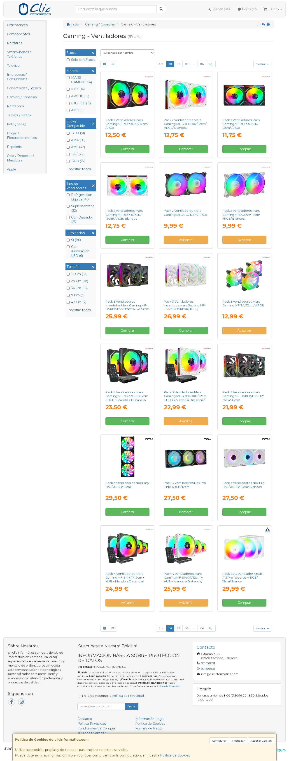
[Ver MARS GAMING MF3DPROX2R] (244, 94)
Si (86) (76, 240)
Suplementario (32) (82, 208)
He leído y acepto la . (113, 695)
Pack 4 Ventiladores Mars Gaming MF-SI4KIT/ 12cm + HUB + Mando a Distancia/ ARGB (124, 579)
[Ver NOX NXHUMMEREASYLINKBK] (128, 457)
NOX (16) (78, 89)
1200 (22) (78, 161)
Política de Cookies (175, 755)
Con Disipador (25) (82, 219)
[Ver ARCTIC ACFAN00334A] (244, 547)
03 (187, 64)
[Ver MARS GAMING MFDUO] (186, 184)
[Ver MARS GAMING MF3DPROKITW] (186, 366)
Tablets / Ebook (19, 115)
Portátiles (14, 43)
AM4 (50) (78, 140)
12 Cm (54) (79, 274)
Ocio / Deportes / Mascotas (20, 158)
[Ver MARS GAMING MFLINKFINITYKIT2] (244, 366)
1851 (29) (77, 154)
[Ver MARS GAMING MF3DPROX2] (128, 94)
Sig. (210, 64)
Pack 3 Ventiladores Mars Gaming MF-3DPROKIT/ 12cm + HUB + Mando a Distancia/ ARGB (126, 398)
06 (202, 64)
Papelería (14, 147)
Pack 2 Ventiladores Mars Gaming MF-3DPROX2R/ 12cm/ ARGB (241, 124)
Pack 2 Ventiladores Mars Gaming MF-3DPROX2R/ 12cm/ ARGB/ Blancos (124, 214)
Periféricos (15, 106)
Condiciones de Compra (96, 728)
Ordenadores (17, 25)
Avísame (186, 240)
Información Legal (149, 719)
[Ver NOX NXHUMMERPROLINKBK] (186, 457)
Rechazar (238, 740)
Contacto (249, 9)
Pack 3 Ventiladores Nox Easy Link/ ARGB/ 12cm (127, 484)
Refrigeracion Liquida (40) (81, 197)
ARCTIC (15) (80, 96)
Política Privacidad (91, 724)
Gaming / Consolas (22, 97)
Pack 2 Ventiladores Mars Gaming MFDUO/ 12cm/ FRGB (185, 212)
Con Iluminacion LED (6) (80, 251)
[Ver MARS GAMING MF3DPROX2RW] (128, 184)
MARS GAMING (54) (81, 80)
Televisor (14, 66)
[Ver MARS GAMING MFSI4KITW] (186, 547)
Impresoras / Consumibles (17, 77)
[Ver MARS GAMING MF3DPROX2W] (186, 94)
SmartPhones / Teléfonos (19, 54)
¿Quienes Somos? (91, 733)
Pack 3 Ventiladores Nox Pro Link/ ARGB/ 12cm (185, 484)
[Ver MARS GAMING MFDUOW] (244, 184)
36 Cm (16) (79, 288)
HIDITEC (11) (81, 103)
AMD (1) (77, 110)
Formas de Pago (148, 728)
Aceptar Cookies (261, 740)
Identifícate (221, 9)
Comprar (127, 149)
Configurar (219, 740)
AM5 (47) (78, 147)
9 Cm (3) (77, 295)
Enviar (131, 706)
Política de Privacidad (168, 686)
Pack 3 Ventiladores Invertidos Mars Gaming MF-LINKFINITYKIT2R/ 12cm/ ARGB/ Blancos (185, 307)
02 (178, 64)
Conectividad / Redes (24, 88)
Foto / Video (16, 124)
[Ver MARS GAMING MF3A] (244, 275)
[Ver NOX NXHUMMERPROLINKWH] (244, 457)
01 (170, 64)
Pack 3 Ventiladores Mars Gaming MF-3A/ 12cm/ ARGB (243, 303)
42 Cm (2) (78, 302)
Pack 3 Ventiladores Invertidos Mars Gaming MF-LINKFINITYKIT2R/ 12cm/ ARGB (127, 305)
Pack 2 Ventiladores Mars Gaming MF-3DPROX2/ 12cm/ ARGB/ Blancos (185, 124)
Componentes (18, 34)
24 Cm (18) (79, 281)
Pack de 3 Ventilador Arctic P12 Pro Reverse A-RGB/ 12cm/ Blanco (242, 577)
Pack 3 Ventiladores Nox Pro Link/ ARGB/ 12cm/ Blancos (243, 484)
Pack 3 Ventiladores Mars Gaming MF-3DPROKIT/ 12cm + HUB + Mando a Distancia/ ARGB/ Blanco (185, 398)
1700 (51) (78, 133)
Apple (11, 169)
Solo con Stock (83, 60)
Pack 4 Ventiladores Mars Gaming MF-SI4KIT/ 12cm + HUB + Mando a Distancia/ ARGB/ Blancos (183, 579)
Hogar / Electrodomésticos (22, 135)
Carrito (274, 9)
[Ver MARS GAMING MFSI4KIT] (128, 547)
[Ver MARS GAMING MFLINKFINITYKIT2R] (128, 275)
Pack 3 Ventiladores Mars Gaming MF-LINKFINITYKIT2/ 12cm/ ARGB (243, 396)
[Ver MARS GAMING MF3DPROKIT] (128, 366)
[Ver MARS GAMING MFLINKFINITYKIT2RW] (186, 275)
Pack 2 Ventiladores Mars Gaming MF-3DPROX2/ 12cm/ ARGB (126, 124)
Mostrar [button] (261, 64)
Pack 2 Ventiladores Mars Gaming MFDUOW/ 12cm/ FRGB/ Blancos (241, 214)
